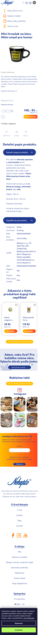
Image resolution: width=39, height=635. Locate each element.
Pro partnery (19, 599)
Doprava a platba (19, 557)
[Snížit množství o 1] (10, 111)
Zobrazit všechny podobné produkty (20, 384)
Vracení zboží (19, 578)
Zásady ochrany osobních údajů (19, 562)
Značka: (7, 72)
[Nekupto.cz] (19, 482)
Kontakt (19, 526)
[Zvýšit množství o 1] (12, 111)
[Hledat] (23, 3)
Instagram (20, 394)
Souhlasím (19, 630)
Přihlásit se (19, 464)
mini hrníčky (22, 238)
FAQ (19, 551)
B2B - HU (20, 604)
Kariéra (19, 515)
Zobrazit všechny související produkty (19, 342)
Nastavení (19, 623)
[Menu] (34, 3)
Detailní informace (8, 91)
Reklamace (19, 573)
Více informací (28, 618)
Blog (19, 520)
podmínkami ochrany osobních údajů (19, 459)
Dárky (19, 227)
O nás (19, 510)
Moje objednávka (19, 583)
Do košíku (11, 331)
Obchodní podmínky (19, 567)
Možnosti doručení (7, 105)
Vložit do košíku (30, 117)
